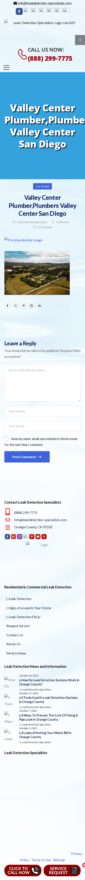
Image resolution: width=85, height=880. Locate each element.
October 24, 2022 (29, 675)
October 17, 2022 (29, 693)
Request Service (18, 626)
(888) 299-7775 (50, 58)
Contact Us (14, 635)
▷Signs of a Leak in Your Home (28, 608)
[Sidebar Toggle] (80, 40)
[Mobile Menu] (6, 67)
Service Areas (16, 653)
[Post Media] (42, 240)
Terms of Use (41, 860)
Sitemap (59, 860)
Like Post (62, 222)
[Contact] (20, 54)
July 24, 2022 (42, 186)
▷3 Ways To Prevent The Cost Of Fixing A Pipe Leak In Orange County (48, 717)
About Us (13, 644)
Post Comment (24, 457)
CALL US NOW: (46, 49)
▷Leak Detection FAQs (23, 617)
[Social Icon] (7, 306)
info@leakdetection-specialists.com (40, 520)
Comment (45, 227)
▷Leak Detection (18, 599)
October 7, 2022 (28, 710)
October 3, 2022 (28, 728)
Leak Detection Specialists (32, 222)
